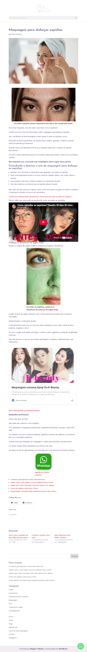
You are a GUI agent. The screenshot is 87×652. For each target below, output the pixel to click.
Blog (10, 624)
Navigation (13, 638)
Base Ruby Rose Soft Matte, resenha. (62, 536)
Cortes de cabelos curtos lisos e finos (24, 488)
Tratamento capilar (16, 607)
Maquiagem (13, 600)
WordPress (63, 649)
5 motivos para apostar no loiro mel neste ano (27, 479)
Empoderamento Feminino (18, 596)
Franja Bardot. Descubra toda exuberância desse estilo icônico (33, 491)
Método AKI (13, 627)
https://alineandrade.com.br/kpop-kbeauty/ (24, 410)
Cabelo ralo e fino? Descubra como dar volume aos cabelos (32, 485)
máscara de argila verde (48, 310)
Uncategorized (14, 611)
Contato (12, 634)
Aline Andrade (17, 34)
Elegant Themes (37, 649)
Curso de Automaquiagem (18, 631)
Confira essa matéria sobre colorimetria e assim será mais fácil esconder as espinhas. (40, 196)
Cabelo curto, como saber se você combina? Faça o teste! (31, 482)
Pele (10, 604)
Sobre (11, 620)
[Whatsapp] (81, 646)
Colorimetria (13, 593)
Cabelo (11, 590)
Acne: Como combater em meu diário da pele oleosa (18, 536)
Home (11, 617)
